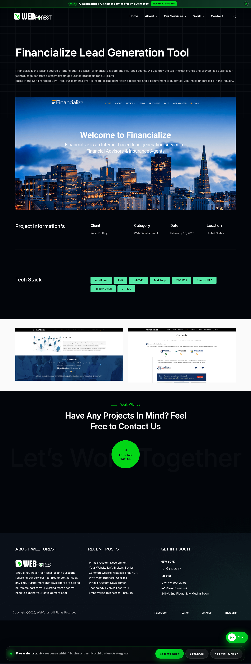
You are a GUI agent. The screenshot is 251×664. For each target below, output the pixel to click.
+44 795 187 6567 (226, 653)
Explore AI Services (164, 3)
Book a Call (197, 653)
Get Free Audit (169, 653)
